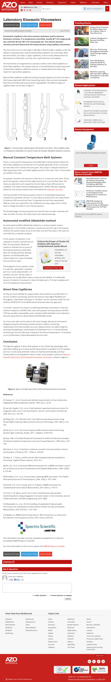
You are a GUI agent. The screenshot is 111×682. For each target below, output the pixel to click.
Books (50, 630)
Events (50, 639)
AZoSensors (30, 619)
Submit (68, 599)
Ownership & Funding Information (95, 648)
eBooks (50, 633)
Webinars (70, 619)
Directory (50, 2)
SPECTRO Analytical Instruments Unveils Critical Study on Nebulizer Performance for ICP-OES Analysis (97, 205)
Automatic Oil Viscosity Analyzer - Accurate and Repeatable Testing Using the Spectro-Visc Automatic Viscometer (95, 93)
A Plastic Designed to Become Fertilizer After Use (98, 40)
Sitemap (90, 642)
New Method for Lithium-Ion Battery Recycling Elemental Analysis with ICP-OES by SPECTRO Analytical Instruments (96, 182)
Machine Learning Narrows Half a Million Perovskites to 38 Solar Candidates (99, 75)
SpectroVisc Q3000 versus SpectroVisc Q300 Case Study (94, 121)
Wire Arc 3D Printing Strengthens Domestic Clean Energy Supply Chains (99, 52)
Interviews (71, 622)
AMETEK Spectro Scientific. (54, 546)
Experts (70, 642)
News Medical (31, 628)
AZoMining (9, 633)
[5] (82, 75)
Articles (51, 622)
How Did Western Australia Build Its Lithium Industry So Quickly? (98, 63)
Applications (71, 630)
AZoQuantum (30, 622)
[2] (82, 41)
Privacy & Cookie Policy (95, 639)
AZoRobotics (9, 622)
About (89, 619)
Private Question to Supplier (61, 595)
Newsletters (91, 628)
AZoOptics (9, 628)
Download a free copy (53, 268)
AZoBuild (8, 630)
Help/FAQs (71, 644)
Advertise (90, 633)
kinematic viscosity (55, 189)
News (50, 619)
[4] (82, 64)
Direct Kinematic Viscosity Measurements (91, 153)
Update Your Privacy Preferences (20, 679)
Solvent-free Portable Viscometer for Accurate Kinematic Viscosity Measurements (96, 113)
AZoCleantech (10, 625)
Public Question (41, 595)
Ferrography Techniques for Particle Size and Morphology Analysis (94, 104)
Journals (51, 644)
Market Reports (73, 625)
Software (51, 647)
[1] (82, 30)
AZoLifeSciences (31, 630)
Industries (71, 633)
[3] (82, 53)
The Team (71, 647)
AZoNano (8, 619)
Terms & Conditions (94, 636)
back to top (99, 655)
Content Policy (92, 644)
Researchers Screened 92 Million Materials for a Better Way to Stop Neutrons (99, 30)
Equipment (52, 628)
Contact (89, 630)
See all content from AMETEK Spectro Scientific (88, 215)
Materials (70, 628)
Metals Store (52, 642)
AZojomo (70, 636)
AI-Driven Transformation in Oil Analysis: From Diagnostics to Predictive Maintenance (96, 194)
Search (89, 622)
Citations (7, 562)
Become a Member (93, 625)
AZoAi (28, 625)
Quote (91, 165)
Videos (50, 636)
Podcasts (70, 639)
